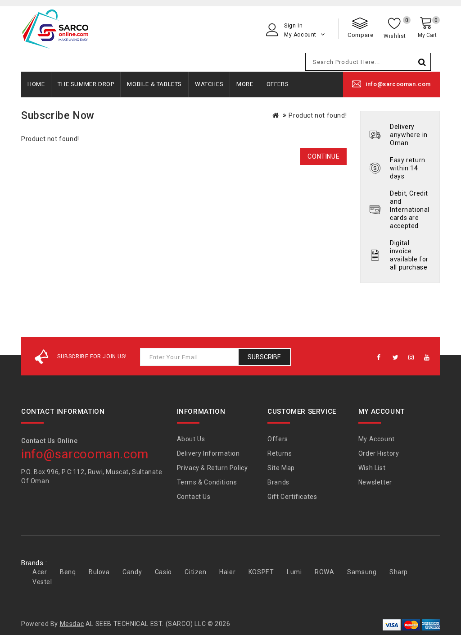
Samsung (361, 572)
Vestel (42, 581)
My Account (376, 439)
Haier (227, 572)
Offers (278, 84)
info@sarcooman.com (398, 84)
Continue (323, 156)
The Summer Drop (86, 84)
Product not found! (318, 115)
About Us (191, 439)
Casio (163, 572)
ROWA (324, 572)
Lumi (294, 572)
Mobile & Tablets (154, 84)
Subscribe (264, 357)
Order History (378, 453)
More (244, 84)
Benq (68, 572)
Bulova (99, 572)
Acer (39, 572)
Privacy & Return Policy (212, 467)
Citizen (195, 572)
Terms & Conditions (207, 482)
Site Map (281, 467)
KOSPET (261, 572)
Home (36, 84)
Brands (278, 482)
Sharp (398, 572)
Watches (209, 84)
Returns (279, 453)
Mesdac (72, 623)
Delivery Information (208, 453)
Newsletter (375, 482)
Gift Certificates (292, 496)
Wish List (371, 467)
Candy (132, 572)
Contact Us (194, 496)
